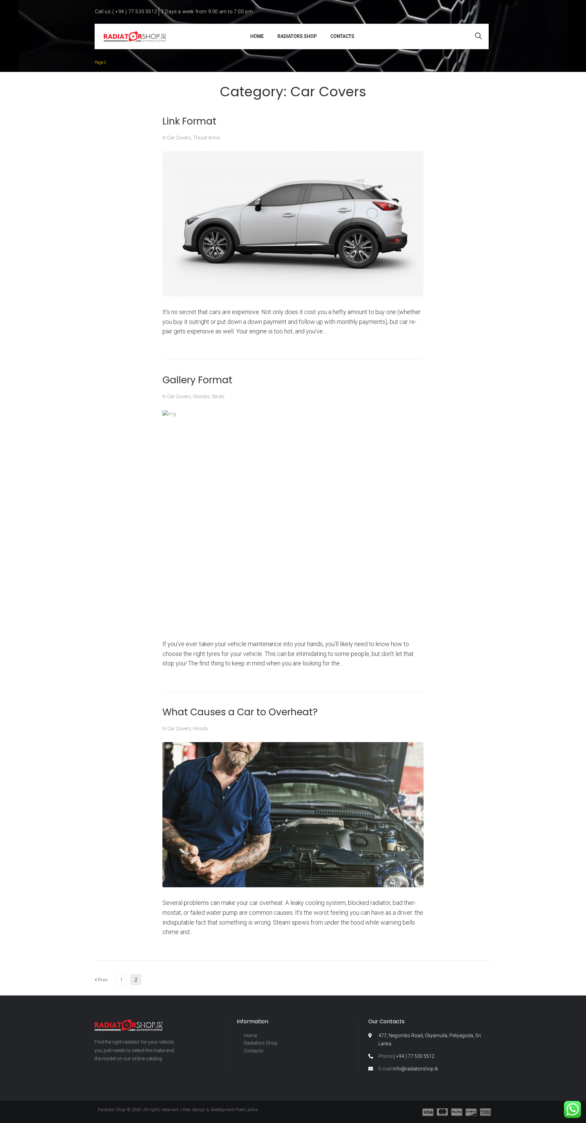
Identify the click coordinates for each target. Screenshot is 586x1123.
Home (250, 1035)
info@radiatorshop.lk (408, 1068)
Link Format (189, 121)
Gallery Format (197, 380)
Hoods (200, 728)
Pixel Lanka (246, 1109)
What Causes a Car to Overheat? (240, 712)
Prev (101, 980)
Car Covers (179, 137)
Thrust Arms (206, 137)
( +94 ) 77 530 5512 (406, 1056)
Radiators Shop (260, 1043)
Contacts (253, 1050)
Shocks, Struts (208, 396)
